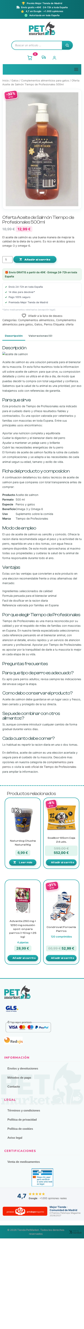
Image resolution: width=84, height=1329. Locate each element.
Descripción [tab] (14, 335)
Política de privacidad (22, 1119)
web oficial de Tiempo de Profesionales (50, 766)
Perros (48, 324)
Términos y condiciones (23, 1110)
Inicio (5, 80)
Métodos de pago (19, 1077)
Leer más (25, 862)
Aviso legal (14, 1137)
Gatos (15, 80)
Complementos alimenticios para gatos (45, 80)
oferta (69, 324)
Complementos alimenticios (36, 320)
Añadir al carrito (37, 259)
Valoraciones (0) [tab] (40, 335)
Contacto (13, 1086)
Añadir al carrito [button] (62, 862)
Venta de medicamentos (23, 1161)
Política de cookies (20, 1128)
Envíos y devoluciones (22, 1068)
